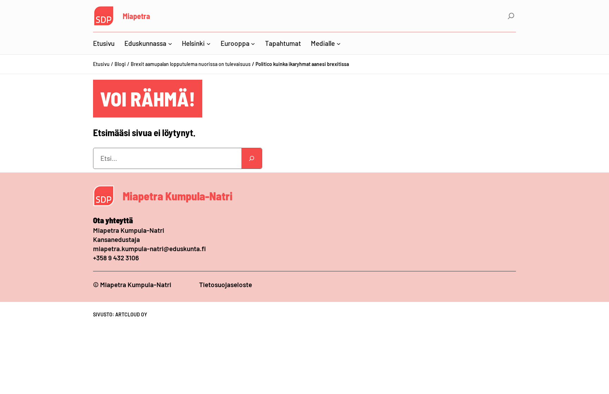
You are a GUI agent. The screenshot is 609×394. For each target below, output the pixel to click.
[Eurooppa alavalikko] (253, 43)
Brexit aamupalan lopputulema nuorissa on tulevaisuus (191, 64)
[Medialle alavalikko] (338, 43)
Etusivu (101, 64)
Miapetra (136, 15)
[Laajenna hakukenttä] (511, 16)
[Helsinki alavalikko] (208, 43)
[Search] (251, 158)
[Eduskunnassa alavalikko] (170, 43)
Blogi (120, 64)
